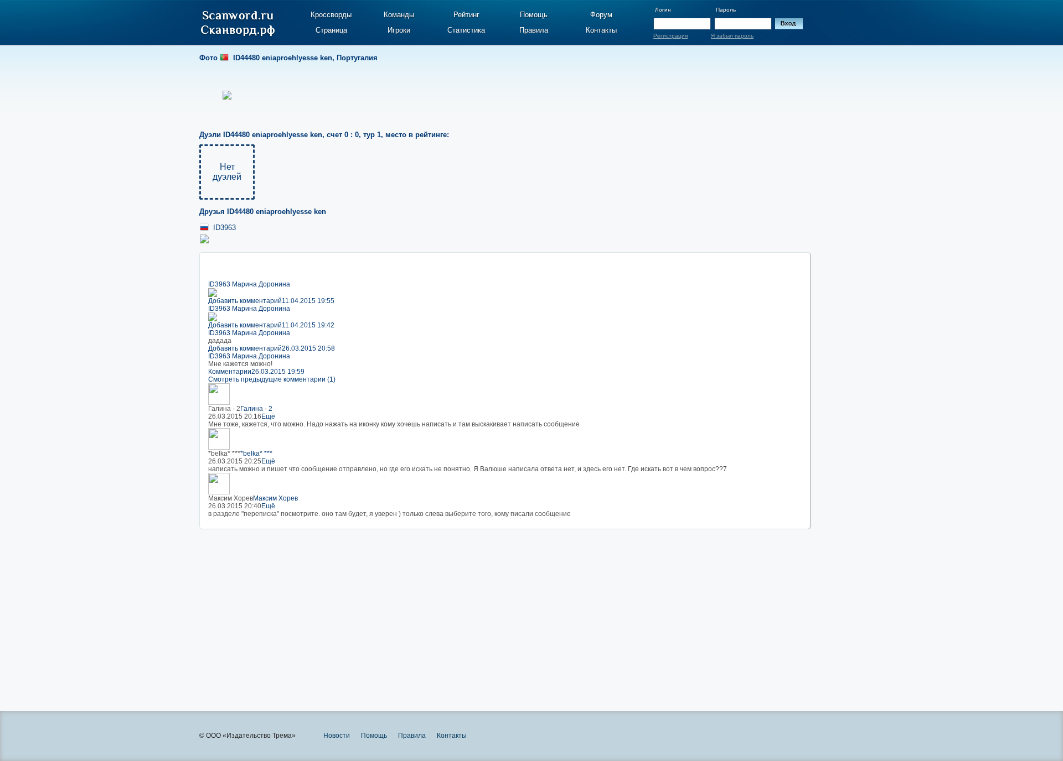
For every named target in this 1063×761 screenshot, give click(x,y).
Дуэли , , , (324, 135)
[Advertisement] (505, 606)
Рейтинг (466, 15)
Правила (533, 30)
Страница (331, 30)
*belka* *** (256, 453)
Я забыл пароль (732, 36)
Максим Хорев (275, 498)
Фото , (288, 58)
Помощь (534, 15)
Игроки (399, 30)
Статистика (466, 30)
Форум (601, 15)
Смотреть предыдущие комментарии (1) (272, 379)
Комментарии (229, 372)
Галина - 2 (256, 409)
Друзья (262, 211)
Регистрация (670, 36)
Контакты (601, 30)
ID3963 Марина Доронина (249, 284)
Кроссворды (331, 15)
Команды (399, 15)
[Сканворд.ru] (237, 24)
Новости (336, 735)
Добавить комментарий (245, 301)
